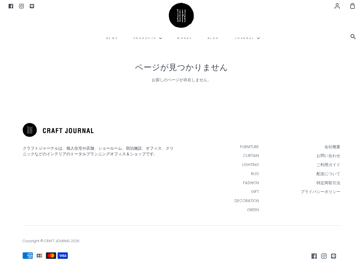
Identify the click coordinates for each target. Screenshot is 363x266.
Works (185, 38)
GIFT (255, 191)
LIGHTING (250, 164)
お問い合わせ (328, 155)
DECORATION (247, 201)
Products (146, 38)
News (112, 38)
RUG (255, 174)
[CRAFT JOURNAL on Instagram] (324, 256)
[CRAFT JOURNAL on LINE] (333, 256)
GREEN (253, 210)
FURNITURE (249, 147)
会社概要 (332, 147)
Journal (246, 38)
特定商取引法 (328, 183)
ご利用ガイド (328, 164)
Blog (214, 38)
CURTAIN (251, 155)
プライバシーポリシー (320, 191)
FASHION (251, 183)
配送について (328, 174)
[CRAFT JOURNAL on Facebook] (314, 256)
